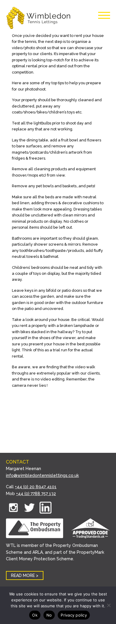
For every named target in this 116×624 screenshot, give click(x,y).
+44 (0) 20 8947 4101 (36, 486)
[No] (109, 605)
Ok (34, 615)
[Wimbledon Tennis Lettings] (38, 18)
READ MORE (23, 575)
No (49, 615)
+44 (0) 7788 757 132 (36, 493)
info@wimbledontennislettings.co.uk (42, 475)
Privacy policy (74, 615)
